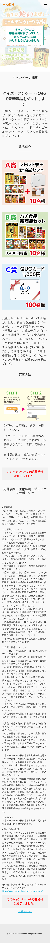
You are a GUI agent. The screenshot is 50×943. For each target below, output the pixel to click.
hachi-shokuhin (21, 934)
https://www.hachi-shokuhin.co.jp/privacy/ (22, 891)
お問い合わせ (25, 911)
